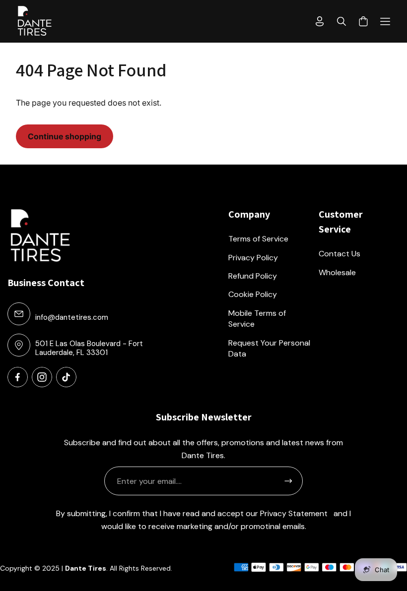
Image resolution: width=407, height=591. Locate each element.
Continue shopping (64, 136)
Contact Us (339, 253)
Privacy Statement (294, 513)
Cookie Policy (252, 294)
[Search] (341, 21)
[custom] (17, 377)
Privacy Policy (253, 257)
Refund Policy (252, 276)
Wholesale (337, 272)
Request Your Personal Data (269, 348)
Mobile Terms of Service (257, 318)
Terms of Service (258, 239)
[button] (385, 21)
